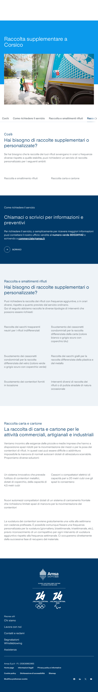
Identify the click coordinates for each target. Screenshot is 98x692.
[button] (5, 118)
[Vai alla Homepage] (49, 589)
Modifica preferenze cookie (15, 679)
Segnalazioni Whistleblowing (13, 641)
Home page (9, 668)
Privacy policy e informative (49, 668)
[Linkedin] (80, 679)
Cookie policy (10, 673)
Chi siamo (10, 620)
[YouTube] (91, 679)
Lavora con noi (13, 626)
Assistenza (10, 649)
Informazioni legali (25, 668)
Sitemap (52, 673)
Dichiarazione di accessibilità (32, 673)
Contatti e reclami (14, 633)
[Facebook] (74, 679)
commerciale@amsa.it (31, 238)
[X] (85, 679)
